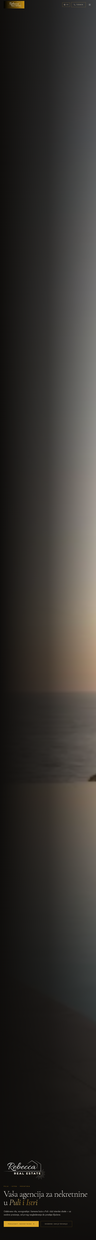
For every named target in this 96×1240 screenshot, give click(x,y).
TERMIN (79, 5)
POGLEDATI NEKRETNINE (20, 1224)
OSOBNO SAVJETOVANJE (56, 1224)
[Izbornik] (89, 4)
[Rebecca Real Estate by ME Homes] (14, 4)
